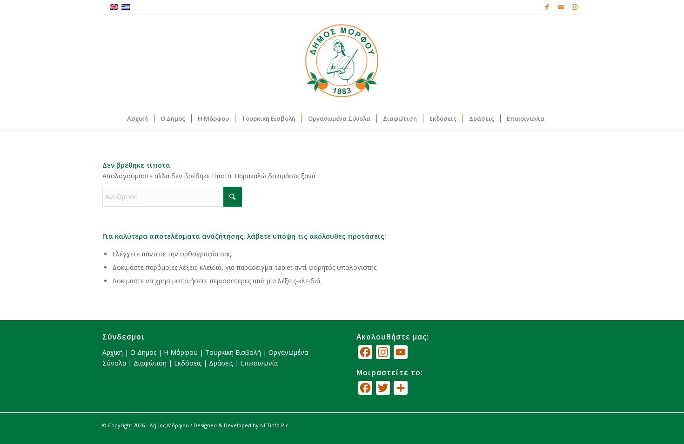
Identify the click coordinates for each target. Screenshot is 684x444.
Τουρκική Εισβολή (233, 352)
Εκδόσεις (187, 363)
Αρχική (112, 352)
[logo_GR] (342, 60)
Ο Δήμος (143, 352)
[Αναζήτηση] (556, 118)
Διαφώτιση (150, 363)
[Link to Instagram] (575, 7)
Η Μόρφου (181, 352)
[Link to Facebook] (547, 7)
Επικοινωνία (259, 363)
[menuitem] (137, 118)
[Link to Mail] (561, 7)
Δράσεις (221, 363)
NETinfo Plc (274, 425)
